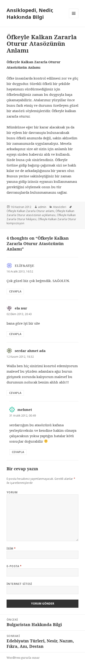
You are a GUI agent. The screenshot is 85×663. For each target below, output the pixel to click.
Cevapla (15, 291)
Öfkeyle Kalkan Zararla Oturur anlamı (30, 211)
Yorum (12, 492)
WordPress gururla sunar (23, 658)
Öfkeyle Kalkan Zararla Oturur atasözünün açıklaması (40, 213)
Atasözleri (59, 207)
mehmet (24, 409)
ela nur (21, 308)
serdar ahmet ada (30, 350)
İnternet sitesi (19, 584)
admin (42, 207)
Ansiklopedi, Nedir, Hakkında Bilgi (30, 13)
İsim (11, 548)
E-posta (14, 566)
